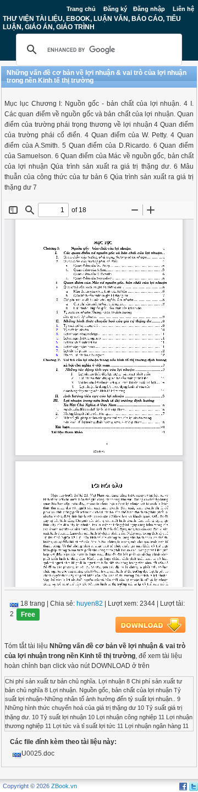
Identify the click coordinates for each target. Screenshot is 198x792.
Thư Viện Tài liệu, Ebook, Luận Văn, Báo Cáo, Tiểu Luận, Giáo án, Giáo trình (92, 22)
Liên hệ (183, 9)
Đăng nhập (149, 9)
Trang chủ (81, 9)
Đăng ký (115, 9)
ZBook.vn (64, 786)
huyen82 (89, 603)
